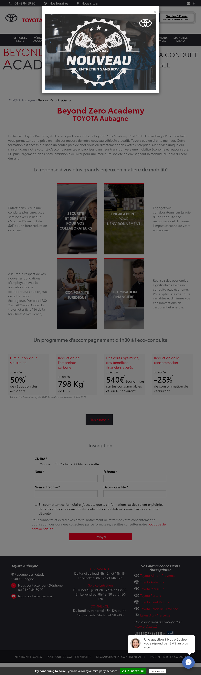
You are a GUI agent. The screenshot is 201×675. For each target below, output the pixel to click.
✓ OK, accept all (133, 671)
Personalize (157, 671)
